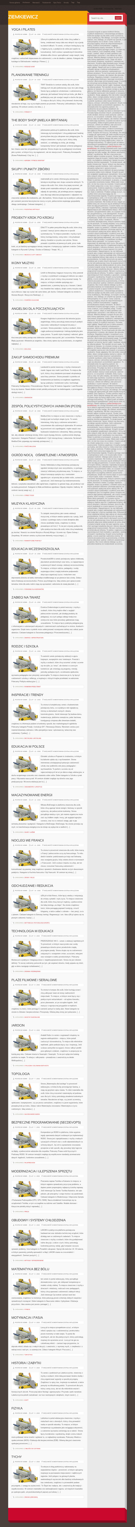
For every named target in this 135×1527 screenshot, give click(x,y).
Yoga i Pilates (23, 29)
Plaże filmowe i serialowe (34, 980)
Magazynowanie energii (31, 795)
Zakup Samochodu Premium (35, 357)
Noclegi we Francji (27, 840)
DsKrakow (28, 397)
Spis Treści (57, 3)
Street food (29, 495)
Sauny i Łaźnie (29, 832)
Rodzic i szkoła (24, 646)
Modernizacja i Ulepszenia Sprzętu (41, 1171)
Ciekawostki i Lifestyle (33, 787)
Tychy (16, 1457)
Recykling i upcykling (32, 738)
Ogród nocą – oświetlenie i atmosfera (44, 455)
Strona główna (14, 3)
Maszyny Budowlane (32, 1017)
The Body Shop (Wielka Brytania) (39, 120)
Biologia (27, 349)
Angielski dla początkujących (37, 309)
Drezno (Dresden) (31, 1497)
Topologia (20, 1074)
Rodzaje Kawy (29, 66)
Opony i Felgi (29, 877)
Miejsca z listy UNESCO (33, 254)
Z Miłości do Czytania (32, 1448)
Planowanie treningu (30, 75)
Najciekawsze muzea (32, 1114)
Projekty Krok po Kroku (32, 217)
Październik (46, 3)
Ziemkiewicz (23, 17)
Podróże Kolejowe (31, 300)
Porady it (28, 112)
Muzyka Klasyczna (28, 503)
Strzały (66, 3)
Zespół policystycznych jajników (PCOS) (46, 406)
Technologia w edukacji (32, 931)
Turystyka (28, 1354)
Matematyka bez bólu (30, 1269)
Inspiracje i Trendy (27, 695)
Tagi (72, 2)
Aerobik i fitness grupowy (34, 160)
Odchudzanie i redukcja (32, 886)
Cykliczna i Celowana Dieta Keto (36, 1065)
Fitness (27, 1309)
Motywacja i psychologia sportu (37, 923)
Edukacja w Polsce (28, 746)
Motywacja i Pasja (27, 1317)
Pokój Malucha (30, 446)
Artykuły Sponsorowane (34, 1260)
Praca (26, 1211)
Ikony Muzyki (22, 263)
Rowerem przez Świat (32, 686)
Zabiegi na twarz (25, 597)
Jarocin (18, 1025)
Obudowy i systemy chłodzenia (38, 1220)
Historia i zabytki (26, 1363)
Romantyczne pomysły (33, 540)
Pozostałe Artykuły (32, 209)
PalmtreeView (29, 1162)
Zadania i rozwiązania (32, 971)
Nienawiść (36, 3)
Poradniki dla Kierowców (34, 589)
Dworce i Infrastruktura (34, 637)
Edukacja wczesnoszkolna (35, 549)
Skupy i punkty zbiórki (30, 169)
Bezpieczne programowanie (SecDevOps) (46, 1122)
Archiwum (26, 2)
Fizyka (17, 1408)
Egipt (26, 1400)
